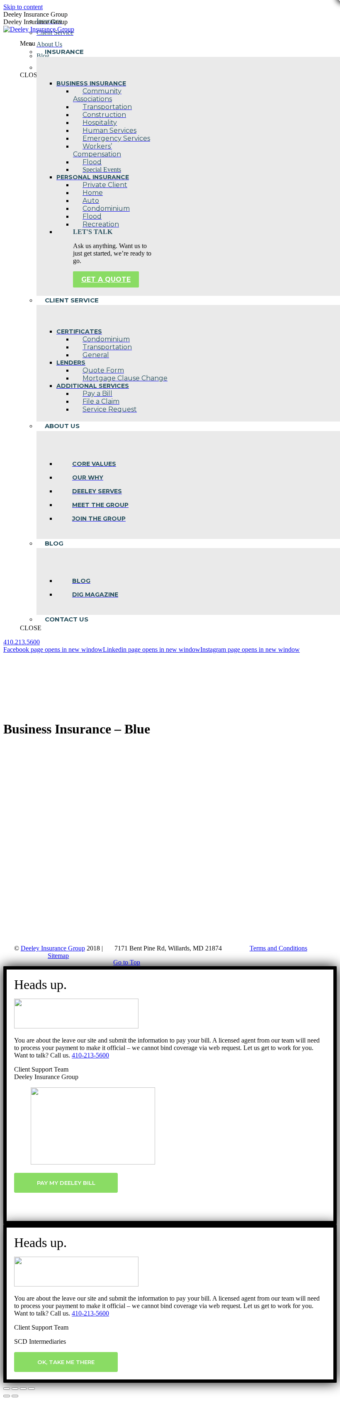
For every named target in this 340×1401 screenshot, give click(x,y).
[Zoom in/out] (31, 1388)
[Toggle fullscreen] (23, 1388)
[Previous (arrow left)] (6, 1396)
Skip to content (23, 6)
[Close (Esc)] (6, 1388)
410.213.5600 (21, 642)
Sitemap (58, 955)
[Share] (15, 1388)
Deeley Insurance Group (53, 948)
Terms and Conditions (278, 948)
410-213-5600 (90, 1055)
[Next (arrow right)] (15, 1396)
